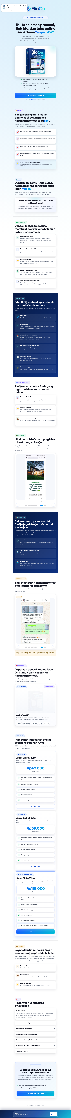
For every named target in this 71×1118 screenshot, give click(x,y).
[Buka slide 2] (29, 505)
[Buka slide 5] (38, 505)
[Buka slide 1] (26, 505)
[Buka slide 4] (35, 505)
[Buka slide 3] (32, 505)
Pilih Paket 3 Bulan (35, 806)
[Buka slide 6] (41, 505)
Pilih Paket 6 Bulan (35, 866)
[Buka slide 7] (45, 505)
